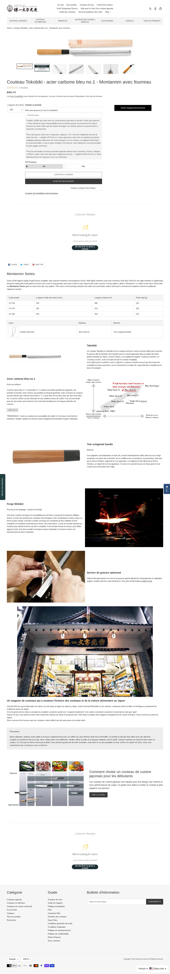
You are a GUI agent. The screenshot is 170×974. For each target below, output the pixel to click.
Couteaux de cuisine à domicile (85, 21)
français (12, 959)
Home (9, 28)
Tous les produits (151, 21)
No (44, 166)
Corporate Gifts (54, 913)
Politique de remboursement (59, 930)
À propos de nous (55, 899)
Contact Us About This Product (83, 188)
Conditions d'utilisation (57, 927)
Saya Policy (52, 920)
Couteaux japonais (18, 21)
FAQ (50, 910)
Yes (83, 166)
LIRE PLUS (12, 410)
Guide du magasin (55, 903)
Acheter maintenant (63, 181)
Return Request (54, 937)
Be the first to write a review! (85, 247)
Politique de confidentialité (58, 934)
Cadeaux (130, 21)
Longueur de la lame (15, 105)
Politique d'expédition (56, 906)
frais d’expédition (17, 96)
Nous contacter (54, 941)
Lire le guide (98, 795)
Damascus (62, 21)
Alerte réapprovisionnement (133, 108)
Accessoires (107, 21)
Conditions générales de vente (60, 923)
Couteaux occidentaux (40, 21)
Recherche (11, 920)
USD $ (25, 959)
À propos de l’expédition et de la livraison (41, 193)
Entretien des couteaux (57, 917)
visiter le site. (147, 581)
